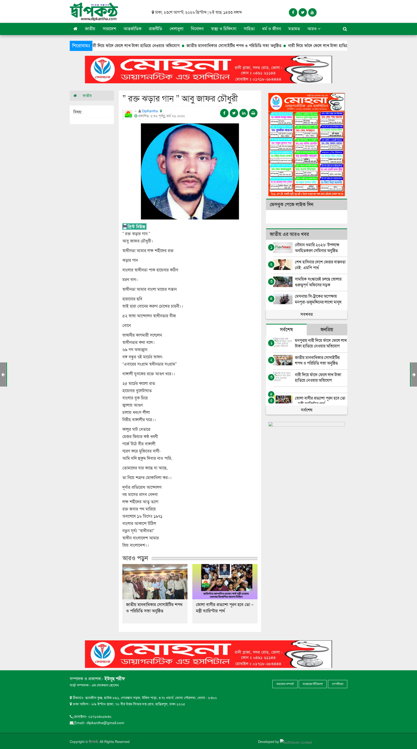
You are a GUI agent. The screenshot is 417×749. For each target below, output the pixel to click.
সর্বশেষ (306, 410)
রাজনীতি (155, 29)
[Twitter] (303, 12)
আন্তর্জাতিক (132, 29)
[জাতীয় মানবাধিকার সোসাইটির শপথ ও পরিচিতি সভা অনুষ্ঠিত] (155, 581)
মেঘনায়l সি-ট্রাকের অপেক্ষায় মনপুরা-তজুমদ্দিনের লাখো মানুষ (318, 299)
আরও (312, 29)
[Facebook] (293, 12)
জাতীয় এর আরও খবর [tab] (289, 234)
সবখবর (306, 314)
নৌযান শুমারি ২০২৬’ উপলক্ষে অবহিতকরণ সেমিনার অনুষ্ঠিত (317, 247)
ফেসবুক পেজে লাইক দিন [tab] (291, 205)
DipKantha (150, 111)
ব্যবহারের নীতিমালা (313, 684)
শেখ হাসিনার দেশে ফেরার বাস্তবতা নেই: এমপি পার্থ (320, 264)
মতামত (294, 29)
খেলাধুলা (176, 29)
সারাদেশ (109, 29)
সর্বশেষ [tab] (286, 330)
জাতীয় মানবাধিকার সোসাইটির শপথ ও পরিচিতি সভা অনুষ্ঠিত (200, 45)
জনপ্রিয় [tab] (326, 330)
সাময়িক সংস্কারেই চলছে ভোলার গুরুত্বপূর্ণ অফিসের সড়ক (318, 281)
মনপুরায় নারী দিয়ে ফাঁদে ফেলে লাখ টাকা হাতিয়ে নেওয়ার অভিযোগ (93, 45)
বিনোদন (197, 29)
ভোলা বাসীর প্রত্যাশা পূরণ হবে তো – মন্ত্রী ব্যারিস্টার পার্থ (225, 608)
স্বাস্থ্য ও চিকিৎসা (223, 29)
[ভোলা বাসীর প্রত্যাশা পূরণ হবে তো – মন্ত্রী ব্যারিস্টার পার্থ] (224, 581)
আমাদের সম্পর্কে (285, 684)
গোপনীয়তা (337, 684)
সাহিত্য (249, 29)
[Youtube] (312, 12)
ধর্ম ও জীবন (271, 29)
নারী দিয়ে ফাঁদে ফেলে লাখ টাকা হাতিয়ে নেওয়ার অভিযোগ (299, 45)
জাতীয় (90, 29)
